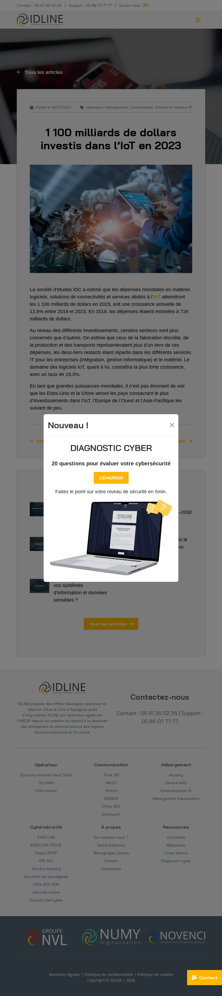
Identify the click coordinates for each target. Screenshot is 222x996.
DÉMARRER (111, 478)
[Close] (172, 425)
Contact (208, 977)
